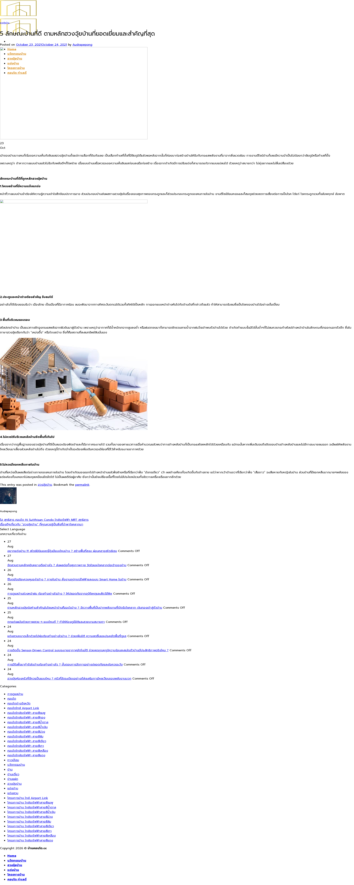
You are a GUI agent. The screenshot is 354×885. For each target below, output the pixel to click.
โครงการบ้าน (16, 874)
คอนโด (11, 699)
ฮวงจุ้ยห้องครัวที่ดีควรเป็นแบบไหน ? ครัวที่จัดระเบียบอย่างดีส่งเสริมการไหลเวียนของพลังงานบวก (69, 678)
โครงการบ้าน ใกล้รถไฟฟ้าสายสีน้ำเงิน (31, 812)
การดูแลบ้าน (15, 694)
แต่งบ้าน (12, 788)
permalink (82, 485)
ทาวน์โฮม (13, 760)
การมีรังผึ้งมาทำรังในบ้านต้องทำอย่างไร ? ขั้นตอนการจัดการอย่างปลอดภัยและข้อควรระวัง (65, 664)
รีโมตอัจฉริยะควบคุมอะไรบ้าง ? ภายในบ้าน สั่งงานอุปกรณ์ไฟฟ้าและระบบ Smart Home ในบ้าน (66, 579)
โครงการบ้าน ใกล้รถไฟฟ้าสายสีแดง (30, 840)
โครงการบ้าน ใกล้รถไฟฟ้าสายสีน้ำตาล (31, 807)
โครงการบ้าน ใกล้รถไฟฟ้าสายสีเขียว (30, 826)
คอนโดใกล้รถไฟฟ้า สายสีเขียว (26, 741)
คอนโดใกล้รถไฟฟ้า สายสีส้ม (25, 736)
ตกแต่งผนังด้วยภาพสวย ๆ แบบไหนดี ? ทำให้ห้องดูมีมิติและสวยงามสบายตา (56, 622)
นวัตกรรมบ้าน (16, 765)
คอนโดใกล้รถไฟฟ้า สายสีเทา (25, 746)
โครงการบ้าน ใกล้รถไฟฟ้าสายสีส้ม (29, 821)
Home (11, 856)
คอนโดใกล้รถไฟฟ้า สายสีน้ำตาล (27, 722)
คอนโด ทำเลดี (17, 879)
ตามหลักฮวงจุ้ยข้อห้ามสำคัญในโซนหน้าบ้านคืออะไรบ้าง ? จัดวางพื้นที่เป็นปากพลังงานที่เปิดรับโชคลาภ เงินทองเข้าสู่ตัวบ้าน (84, 608)
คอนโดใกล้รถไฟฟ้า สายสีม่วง (26, 732)
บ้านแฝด (12, 779)
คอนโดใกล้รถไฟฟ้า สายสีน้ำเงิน (27, 727)
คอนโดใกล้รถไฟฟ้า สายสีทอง (26, 717)
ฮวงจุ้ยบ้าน (4, 22)
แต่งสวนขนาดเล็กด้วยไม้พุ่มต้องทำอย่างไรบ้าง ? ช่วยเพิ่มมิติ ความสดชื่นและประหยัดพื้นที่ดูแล (66, 636)
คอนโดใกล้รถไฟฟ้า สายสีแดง (26, 755)
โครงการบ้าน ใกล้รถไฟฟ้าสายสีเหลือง (31, 835)
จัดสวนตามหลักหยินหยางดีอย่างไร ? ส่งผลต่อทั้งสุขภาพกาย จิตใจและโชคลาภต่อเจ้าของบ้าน (66, 565)
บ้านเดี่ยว (13, 774)
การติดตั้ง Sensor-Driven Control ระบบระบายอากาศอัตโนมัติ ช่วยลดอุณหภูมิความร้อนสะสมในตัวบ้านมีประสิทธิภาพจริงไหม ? (88, 650)
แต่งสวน (12, 793)
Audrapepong (82, 44)
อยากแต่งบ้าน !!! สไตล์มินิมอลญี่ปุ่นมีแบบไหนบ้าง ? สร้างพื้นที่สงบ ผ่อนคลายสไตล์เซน (62, 551)
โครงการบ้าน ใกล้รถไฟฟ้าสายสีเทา (29, 831)
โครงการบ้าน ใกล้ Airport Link (27, 798)
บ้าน (10, 769)
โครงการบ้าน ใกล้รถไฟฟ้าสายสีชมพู (30, 802)
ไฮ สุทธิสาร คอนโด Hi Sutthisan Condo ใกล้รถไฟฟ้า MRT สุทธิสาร (44, 520)
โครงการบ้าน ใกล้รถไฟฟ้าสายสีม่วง (30, 817)
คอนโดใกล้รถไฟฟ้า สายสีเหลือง (27, 751)
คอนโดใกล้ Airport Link (23, 708)
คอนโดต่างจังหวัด (18, 703)
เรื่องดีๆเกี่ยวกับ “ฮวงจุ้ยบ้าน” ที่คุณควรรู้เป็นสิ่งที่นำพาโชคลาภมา (41, 524)
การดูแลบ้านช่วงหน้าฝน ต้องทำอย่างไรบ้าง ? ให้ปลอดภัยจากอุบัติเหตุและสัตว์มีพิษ (59, 593)
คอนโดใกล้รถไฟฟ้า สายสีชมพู (26, 713)
